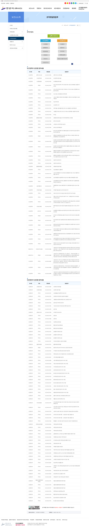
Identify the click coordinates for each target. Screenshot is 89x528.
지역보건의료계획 (13, 28)
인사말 (11, 25)
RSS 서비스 (59, 519)
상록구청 (7, 3)
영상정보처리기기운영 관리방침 (23, 519)
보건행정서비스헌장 (14, 35)
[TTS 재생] (77, 3)
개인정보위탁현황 (38, 519)
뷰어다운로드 (52, 519)
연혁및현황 (12, 32)
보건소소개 (66, 25)
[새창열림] (65, 3)
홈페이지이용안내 (12, 519)
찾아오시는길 (12, 45)
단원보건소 (12, 3)
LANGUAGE (81, 3)
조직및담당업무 (13, 38)
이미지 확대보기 (72, 64)
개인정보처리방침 (13, 48)
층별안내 (12, 41)
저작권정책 (32, 519)
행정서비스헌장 (46, 519)
